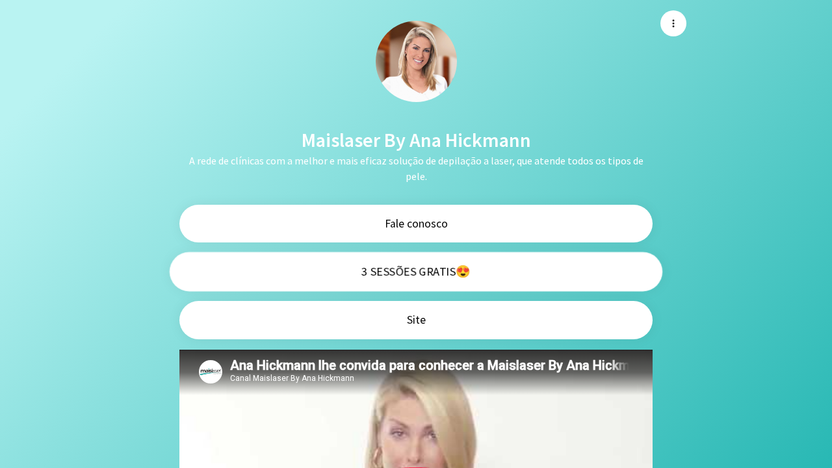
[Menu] (673, 23)
